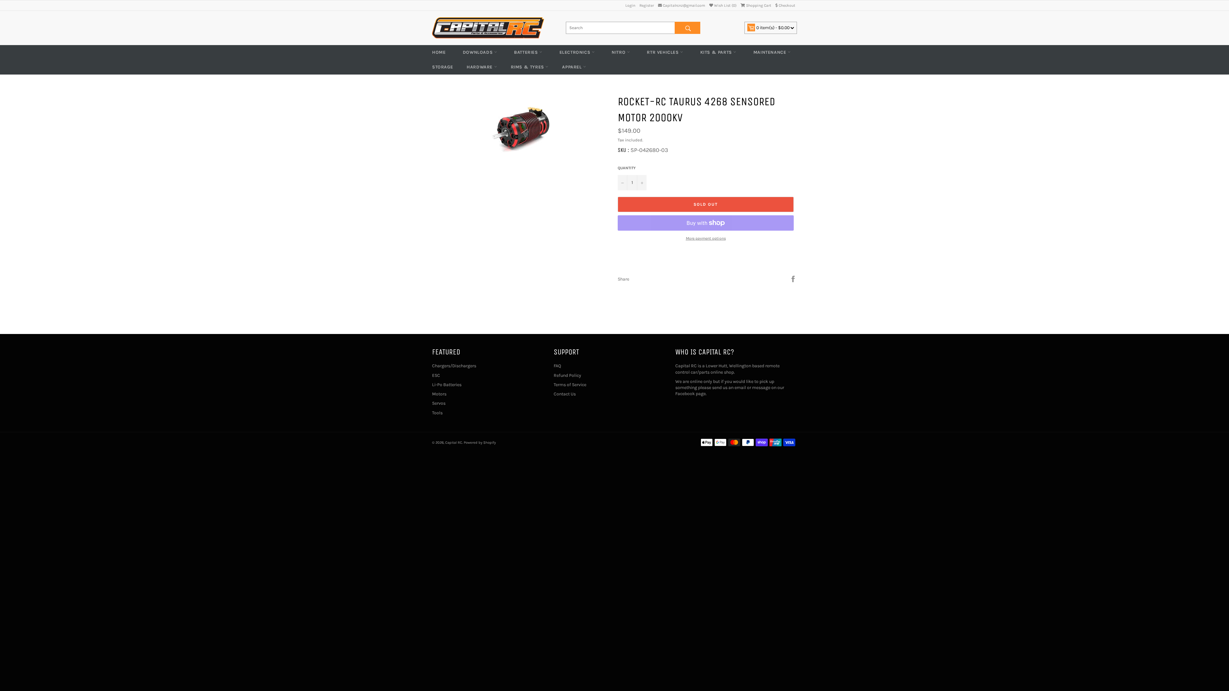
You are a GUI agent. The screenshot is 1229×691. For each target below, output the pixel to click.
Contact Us (565, 394)
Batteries (526, 52)
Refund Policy (567, 375)
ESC (436, 375)
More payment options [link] (706, 238)
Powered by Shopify (480, 443)
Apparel (572, 67)
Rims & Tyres (528, 67)
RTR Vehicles (663, 52)
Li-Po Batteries (447, 384)
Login (630, 5)
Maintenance (770, 52)
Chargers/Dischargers (454, 366)
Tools (437, 413)
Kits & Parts (717, 52)
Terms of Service (570, 384)
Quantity (627, 168)
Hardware (480, 67)
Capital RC (453, 443)
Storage (442, 67)
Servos (439, 403)
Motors (439, 394)
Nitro (619, 52)
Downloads (478, 52)
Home (439, 52)
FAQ (557, 366)
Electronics (575, 52)
